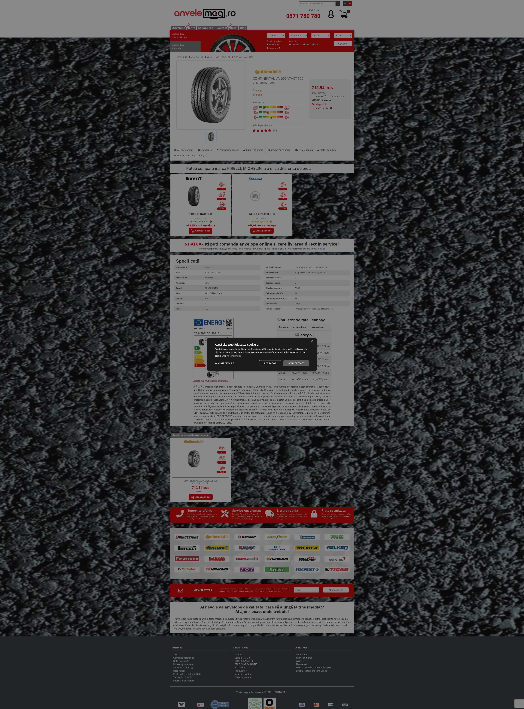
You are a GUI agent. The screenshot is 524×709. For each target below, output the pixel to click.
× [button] (312, 341)
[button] (224, 363)
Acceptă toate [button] (296, 363)
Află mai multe (234, 355)
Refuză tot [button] (270, 363)
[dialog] (262, 354)
